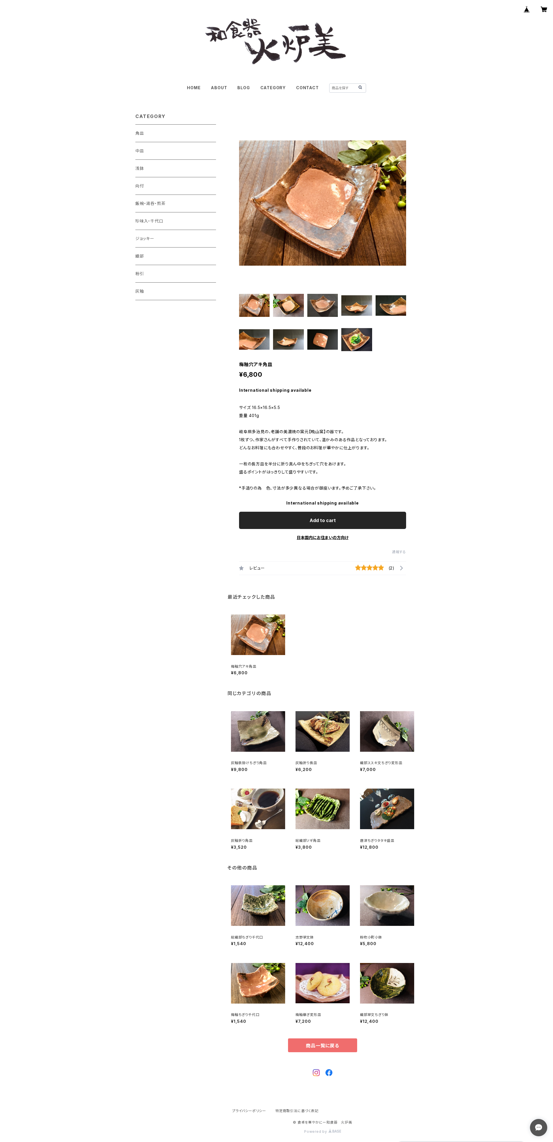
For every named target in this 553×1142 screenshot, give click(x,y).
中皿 (139, 150)
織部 (139, 256)
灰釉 (139, 291)
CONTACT (307, 87)
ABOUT (219, 87)
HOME (193, 87)
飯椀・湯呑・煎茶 (150, 203)
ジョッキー (144, 238)
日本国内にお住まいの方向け (323, 537)
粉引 (139, 273)
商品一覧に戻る (322, 1045)
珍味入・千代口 (149, 220)
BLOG (243, 87)
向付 (139, 185)
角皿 (139, 133)
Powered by (316, 1131)
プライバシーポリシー (249, 1111)
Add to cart (323, 520)
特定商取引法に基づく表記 (297, 1111)
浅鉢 (139, 168)
